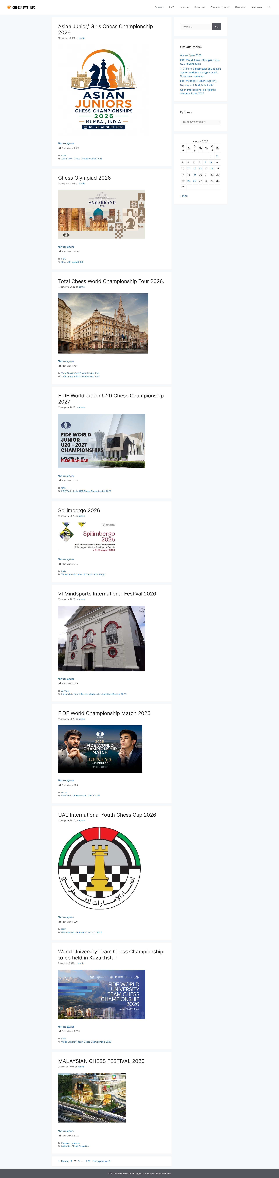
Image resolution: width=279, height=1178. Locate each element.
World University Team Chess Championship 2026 (86, 1042)
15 (211, 168)
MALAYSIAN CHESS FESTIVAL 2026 (101, 1061)
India (63, 155)
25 (188, 180)
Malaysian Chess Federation (75, 1146)
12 (194, 168)
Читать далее (66, 143)
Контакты (257, 7)
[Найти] (216, 26)
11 (188, 168)
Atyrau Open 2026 (191, 55)
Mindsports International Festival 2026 (107, 694)
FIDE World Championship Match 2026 (104, 713)
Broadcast (199, 7)
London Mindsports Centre (74, 694)
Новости (184, 7)
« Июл (184, 195)
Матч (64, 792)
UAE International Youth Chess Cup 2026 (107, 815)
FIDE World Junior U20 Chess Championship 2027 (86, 491)
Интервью (240, 7)
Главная (159, 7)
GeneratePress (163, 1173)
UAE (63, 488)
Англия (65, 691)
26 (194, 180)
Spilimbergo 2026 (79, 510)
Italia (63, 571)
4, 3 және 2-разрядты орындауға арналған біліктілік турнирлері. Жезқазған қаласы (200, 72)
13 (200, 168)
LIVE (171, 7)
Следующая (101, 1161)
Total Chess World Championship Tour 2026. (111, 281)
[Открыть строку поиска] (269, 7)
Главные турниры (220, 7)
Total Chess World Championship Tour (80, 373)
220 (88, 1161)
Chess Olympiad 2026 (84, 178)
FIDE (63, 258)
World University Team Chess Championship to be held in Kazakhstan (110, 954)
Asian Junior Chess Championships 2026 (81, 158)
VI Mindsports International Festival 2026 (107, 594)
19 (194, 174)
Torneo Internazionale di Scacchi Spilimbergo (83, 574)
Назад (63, 1161)
